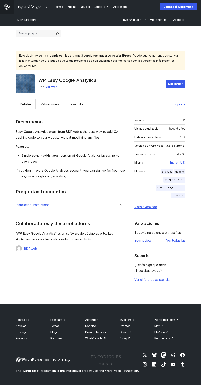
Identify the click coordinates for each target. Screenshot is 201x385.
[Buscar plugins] (57, 33)
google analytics (174, 179)
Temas (54, 326)
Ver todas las (175, 240)
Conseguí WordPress (178, 6)
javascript (178, 195)
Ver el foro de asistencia (152, 280)
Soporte (179, 104)
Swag (125, 338)
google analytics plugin (170, 187)
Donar (125, 332)
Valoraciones (50, 104)
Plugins (55, 332)
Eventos (125, 326)
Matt (159, 326)
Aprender (91, 319)
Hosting (21, 332)
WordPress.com (166, 319)
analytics (167, 171)
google (179, 171)
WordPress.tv (95, 338)
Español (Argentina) (65, 360)
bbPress (161, 332)
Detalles (25, 104)
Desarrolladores (95, 332)
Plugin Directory (26, 19)
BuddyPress (164, 338)
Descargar (175, 83)
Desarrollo (75, 104)
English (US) (177, 162)
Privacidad (22, 338)
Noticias (21, 326)
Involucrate (127, 319)
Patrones (56, 338)
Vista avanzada (145, 207)
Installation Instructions (32, 205)
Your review (142, 240)
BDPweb (51, 87)
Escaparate (57, 319)
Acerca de (22, 319)
